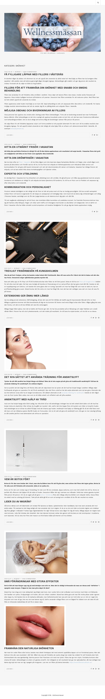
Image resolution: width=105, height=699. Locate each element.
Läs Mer (9, 135)
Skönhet (18, 72)
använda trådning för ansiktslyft (73, 393)
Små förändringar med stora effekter (31, 581)
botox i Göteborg (46, 495)
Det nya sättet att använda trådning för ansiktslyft (41, 377)
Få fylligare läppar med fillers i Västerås (33, 74)
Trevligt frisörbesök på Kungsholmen (31, 270)
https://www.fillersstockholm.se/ (80, 662)
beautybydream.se (17, 128)
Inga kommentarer (30, 72)
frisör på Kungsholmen (87, 281)
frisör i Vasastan (24, 162)
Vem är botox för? (17, 479)
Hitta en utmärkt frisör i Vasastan (28, 147)
